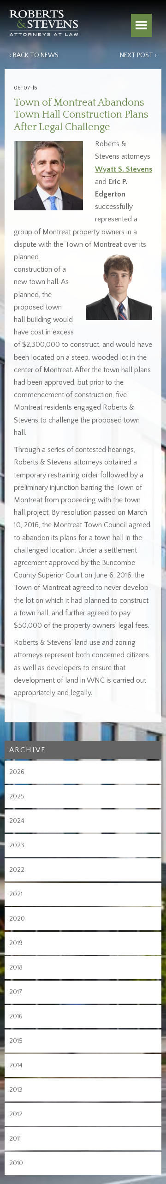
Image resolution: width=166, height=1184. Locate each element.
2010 (16, 1163)
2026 (16, 772)
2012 (16, 1114)
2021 (16, 894)
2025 (16, 796)
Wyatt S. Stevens (123, 169)
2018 (16, 967)
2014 (16, 1065)
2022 (16, 870)
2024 (16, 821)
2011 (15, 1138)
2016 (16, 1016)
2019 (16, 943)
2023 (16, 845)
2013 (16, 1090)
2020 (17, 918)
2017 (16, 992)
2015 (16, 1041)
